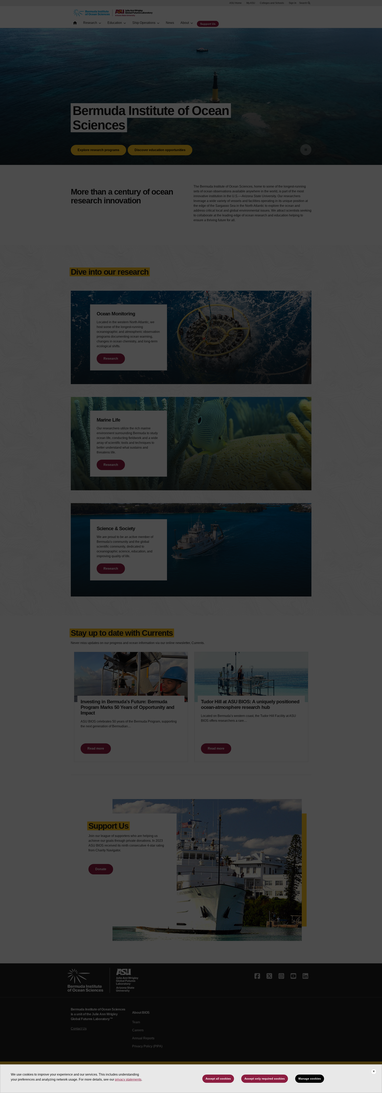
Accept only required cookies (264, 1078)
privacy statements (128, 1079)
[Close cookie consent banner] (374, 1071)
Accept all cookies (218, 1078)
